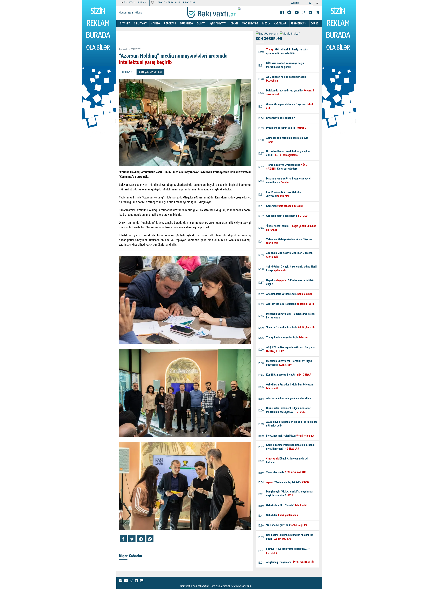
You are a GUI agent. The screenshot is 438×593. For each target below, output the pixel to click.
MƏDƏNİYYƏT (250, 23)
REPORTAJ (170, 23)
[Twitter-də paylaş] (131, 538)
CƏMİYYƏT (140, 23)
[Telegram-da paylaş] (141, 538)
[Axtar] (310, 3)
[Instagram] (303, 12)
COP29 (314, 23)
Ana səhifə (123, 49)
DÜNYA (201, 23)
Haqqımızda (126, 12)
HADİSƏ (155, 23)
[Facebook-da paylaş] (123, 538)
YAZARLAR (280, 23)
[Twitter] (310, 12)
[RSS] (317, 12)
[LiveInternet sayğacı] (255, 586)
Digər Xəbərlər (130, 556)
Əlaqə (138, 12)
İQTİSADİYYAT (217, 23)
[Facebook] (282, 12)
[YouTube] (297, 12)
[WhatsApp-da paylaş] (150, 538)
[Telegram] (289, 12)
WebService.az (223, 586)
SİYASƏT (125, 23)
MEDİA (266, 23)
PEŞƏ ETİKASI (298, 23)
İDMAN (234, 23)
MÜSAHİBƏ (186, 23)
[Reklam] (187, 39)
